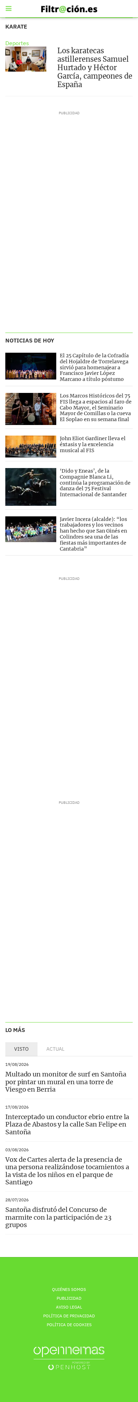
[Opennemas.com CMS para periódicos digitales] (69, 1357)
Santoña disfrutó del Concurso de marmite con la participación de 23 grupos (58, 1217)
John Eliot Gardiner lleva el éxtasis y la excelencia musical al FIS (93, 444)
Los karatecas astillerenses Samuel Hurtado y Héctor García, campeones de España (94, 67)
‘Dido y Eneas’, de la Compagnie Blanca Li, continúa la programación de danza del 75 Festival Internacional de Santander (95, 483)
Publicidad (69, 1298)
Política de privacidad (69, 1315)
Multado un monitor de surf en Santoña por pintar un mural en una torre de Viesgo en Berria (65, 1081)
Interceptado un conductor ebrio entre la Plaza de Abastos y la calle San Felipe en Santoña (67, 1124)
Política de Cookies (69, 1324)
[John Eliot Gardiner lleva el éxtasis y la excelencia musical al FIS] (30, 446)
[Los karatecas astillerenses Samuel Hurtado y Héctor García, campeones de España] (25, 59)
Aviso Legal (69, 1307)
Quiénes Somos (69, 1289)
